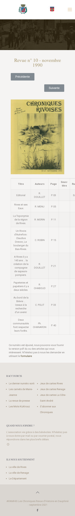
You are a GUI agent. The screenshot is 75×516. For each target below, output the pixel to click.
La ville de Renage (19, 472)
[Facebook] (38, 510)
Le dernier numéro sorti (21, 383)
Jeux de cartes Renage (52, 389)
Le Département (18, 478)
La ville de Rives (17, 467)
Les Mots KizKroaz (19, 406)
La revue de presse (19, 400)
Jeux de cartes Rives (51, 383)
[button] (22, 77)
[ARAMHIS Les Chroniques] (37, 9)
